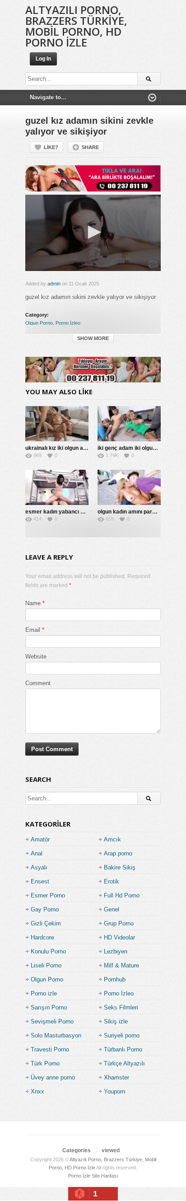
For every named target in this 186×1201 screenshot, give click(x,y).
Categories (76, 1150)
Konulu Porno (48, 951)
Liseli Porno (46, 965)
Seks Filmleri (121, 1007)
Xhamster (116, 1077)
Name (33, 603)
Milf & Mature (121, 965)
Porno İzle (79, 1175)
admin (53, 283)
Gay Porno (45, 909)
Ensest (40, 881)
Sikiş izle (116, 1021)
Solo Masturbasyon (56, 1035)
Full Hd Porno (122, 895)
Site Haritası (105, 1175)
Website (35, 656)
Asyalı (39, 867)
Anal (36, 853)
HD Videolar (119, 937)
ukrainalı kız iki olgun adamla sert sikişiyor (79, 448)
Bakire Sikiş (119, 867)
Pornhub (115, 979)
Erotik (111, 881)
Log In (43, 59)
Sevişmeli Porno (52, 1021)
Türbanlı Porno (123, 1049)
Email (32, 629)
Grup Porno (119, 923)
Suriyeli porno (122, 1035)
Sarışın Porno (49, 1007)
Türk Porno (45, 1063)
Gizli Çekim (46, 923)
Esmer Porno (48, 895)
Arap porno (118, 853)
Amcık (112, 839)
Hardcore (42, 937)
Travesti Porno (50, 1049)
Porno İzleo (68, 323)
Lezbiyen (115, 951)
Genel (111, 909)
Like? (51, 147)
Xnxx (37, 1091)
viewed (111, 1150)
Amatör (40, 839)
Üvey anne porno (53, 1077)
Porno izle (44, 993)
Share (90, 147)
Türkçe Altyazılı (124, 1063)
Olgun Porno (39, 323)
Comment (38, 683)
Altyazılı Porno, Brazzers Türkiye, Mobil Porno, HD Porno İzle (76, 26)
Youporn (114, 1091)
